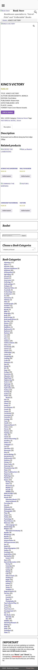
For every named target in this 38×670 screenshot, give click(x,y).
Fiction (6, 395)
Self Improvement (9, 542)
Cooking (6, 358)
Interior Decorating (10, 438)
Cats (5, 337)
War (5, 613)
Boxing (8, 564)
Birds (5, 315)
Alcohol (6, 278)
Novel (19, 120)
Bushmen (7, 331)
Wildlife (8, 491)
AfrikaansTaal (8, 272)
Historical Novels (11, 501)
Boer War (7, 321)
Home (5, 20)
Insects (6, 437)
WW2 (6, 628)
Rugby (8, 579)
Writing (6, 624)
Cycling (8, 570)
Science (6, 538)
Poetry (6, 515)
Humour (6, 431)
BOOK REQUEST (17, 656)
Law (5, 446)
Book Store (18, 10)
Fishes (8, 483)
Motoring (7, 466)
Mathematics (8, 458)
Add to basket (7, 112)
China (6, 345)
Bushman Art (8, 329)
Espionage (7, 384)
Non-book (7, 495)
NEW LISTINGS (9, 493)
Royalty (6, 536)
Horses (6, 429)
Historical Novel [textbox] (18, 249)
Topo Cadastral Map (10, 603)
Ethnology (7, 386)
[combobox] (19, 248)
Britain (6, 325)
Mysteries (7, 474)
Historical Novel (22, 118)
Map (5, 452)
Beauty (6, 309)
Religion (6, 528)
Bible (5, 311)
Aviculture (7, 307)
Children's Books (9, 343)
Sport (6, 560)
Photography (8, 511)
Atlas (5, 301)
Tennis (8, 587)
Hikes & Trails (10, 576)
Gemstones (7, 415)
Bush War (9, 617)
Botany (6, 323)
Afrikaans (7, 270)
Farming (6, 391)
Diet (5, 364)
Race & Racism (8, 521)
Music (6, 470)
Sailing (8, 583)
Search (24, 235)
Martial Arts (8, 456)
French (6, 409)
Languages (7, 444)
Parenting (7, 503)
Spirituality (7, 556)
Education (7, 376)
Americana (7, 280)
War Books (7, 615)
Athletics (7, 300)
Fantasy (6, 390)
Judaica (6, 442)
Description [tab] (7, 127)
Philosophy (7, 509)
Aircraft (6, 276)
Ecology (6, 372)
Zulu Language (10, 525)
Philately (7, 507)
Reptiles (8, 487)
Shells (6, 546)
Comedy (8, 597)
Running (8, 581)
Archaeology (8, 292)
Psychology (7, 519)
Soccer (8, 585)
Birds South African (10, 319)
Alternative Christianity (13, 530)
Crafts (6, 360)
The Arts (6, 593)
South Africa (8, 554)
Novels (8, 397)
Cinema (6, 348)
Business (6, 333)
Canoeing (8, 566)
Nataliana (7, 478)
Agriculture (7, 274)
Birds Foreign (8, 317)
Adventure (7, 262)
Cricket (8, 568)
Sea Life (8, 489)
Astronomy (7, 298)
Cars (5, 335)
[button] (34, 26)
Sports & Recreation (10, 562)
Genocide (7, 417)
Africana (6, 266)
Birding (8, 482)
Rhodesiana (7, 534)
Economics (7, 374)
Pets (5, 505)
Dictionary (7, 362)
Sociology (7, 552)
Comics (6, 354)
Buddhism (7, 327)
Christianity (7, 346)
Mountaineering (9, 468)
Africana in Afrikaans (10, 268)
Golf (7, 573)
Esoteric (6, 382)
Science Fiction (8, 540)
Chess (6, 339)
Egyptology (7, 378)
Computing (7, 356)
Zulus (6, 632)
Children (6, 341)
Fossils (6, 405)
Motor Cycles (8, 464)
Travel (6, 607)
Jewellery (7, 440)
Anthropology (8, 284)
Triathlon (8, 589)
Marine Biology (9, 454)
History (6, 427)
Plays (5, 513)
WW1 (5, 626)
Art (5, 296)
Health (6, 423)
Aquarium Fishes (9, 288)
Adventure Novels (11, 499)
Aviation (6, 305)
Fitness (6, 403)
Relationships (8, 527)
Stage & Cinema (9, 591)
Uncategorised (8, 611)
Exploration (7, 388)
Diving (6, 366)
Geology (6, 419)
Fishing (6, 401)
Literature (7, 448)
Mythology (7, 476)
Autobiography (9, 303)
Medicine (7, 460)
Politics (6, 517)
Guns (5, 421)
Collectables (8, 352)
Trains (6, 605)
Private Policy (30, 668)
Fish (5, 399)
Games (6, 411)
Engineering (8, 380)
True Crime (7, 609)
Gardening (7, 413)
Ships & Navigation (10, 548)
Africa (6, 264)
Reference (7, 523)
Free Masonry (8, 407)
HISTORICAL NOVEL (8, 120)
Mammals (7, 450)
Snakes (6, 550)
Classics (6, 350)
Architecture (8, 294)
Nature (6, 480)
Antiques (7, 286)
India (5, 435)
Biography (7, 313)
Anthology (7, 282)
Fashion (6, 394)
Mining (6, 462)
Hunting (6, 433)
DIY (5, 368)
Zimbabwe (7, 630)
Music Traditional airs (10, 472)
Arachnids (7, 290)
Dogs (5, 370)
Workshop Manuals (10, 622)
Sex (5, 544)
